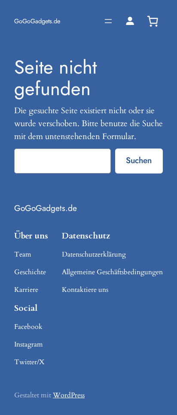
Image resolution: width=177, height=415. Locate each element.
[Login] (130, 21)
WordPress (69, 395)
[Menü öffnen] (108, 21)
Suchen (139, 160)
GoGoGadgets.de (37, 20)
